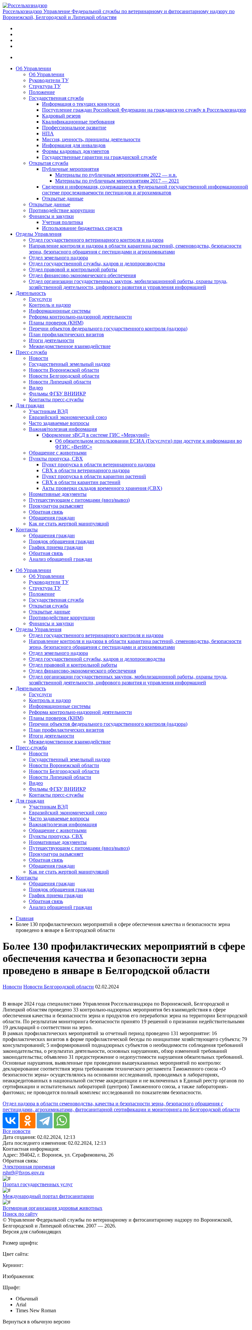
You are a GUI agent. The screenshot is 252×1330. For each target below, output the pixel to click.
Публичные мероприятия (70, 169)
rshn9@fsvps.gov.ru (23, 1172)
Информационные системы (60, 311)
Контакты (27, 529)
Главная (24, 918)
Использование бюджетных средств (82, 228)
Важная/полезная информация (63, 429)
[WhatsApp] (62, 1120)
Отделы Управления (38, 234)
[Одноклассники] (27, 1120)
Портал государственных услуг (38, 1184)
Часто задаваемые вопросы (59, 423)
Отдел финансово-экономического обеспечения (82, 275)
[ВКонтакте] (10, 1120)
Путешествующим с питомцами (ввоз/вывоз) (79, 500)
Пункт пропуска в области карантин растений (94, 476)
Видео (36, 387)
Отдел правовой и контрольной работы (73, 269)
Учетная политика (62, 222)
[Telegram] (44, 1120)
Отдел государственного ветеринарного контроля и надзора (96, 240)
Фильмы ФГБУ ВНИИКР (57, 393)
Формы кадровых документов (75, 151)
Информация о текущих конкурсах (81, 104)
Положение (42, 92)
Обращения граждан (52, 518)
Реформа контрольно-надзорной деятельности (80, 317)
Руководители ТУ (49, 80)
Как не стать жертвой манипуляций (69, 523)
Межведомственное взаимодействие (70, 346)
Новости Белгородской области (64, 376)
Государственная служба (56, 98)
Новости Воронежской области (64, 370)
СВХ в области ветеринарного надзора (86, 470)
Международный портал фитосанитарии (48, 1196)
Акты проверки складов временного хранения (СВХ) (102, 488)
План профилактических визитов (66, 334)
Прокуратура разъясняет (56, 506)
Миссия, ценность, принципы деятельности (91, 139)
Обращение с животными (58, 452)
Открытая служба (48, 163)
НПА (48, 133)
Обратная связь (46, 512)
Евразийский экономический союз (68, 417)
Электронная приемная (29, 1166)
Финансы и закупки (51, 216)
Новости (38, 358)
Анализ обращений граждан (60, 559)
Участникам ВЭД (48, 411)
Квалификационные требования (78, 121)
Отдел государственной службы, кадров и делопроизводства (97, 263)
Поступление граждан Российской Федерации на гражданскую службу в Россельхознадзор (144, 110)
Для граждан (30, 405)
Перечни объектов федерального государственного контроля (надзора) (108, 328)
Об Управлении (33, 68)
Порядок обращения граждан (61, 541)
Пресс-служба (31, 352)
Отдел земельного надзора (58, 257)
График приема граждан (56, 547)
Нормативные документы (58, 494)
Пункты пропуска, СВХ (56, 458)
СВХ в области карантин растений (81, 482)
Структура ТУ (45, 86)
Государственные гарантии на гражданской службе (99, 157)
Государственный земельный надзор (69, 364)
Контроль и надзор (50, 305)
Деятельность (31, 293)
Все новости (17, 1131)
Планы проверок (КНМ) (56, 322)
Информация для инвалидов (74, 145)
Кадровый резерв (61, 116)
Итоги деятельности (51, 340)
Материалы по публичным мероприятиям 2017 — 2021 (117, 181)
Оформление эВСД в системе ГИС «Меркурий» (96, 435)
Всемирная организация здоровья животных (52, 1208)
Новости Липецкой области (60, 382)
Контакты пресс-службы (56, 399)
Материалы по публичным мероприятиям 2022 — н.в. (116, 175)
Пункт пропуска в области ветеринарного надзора (98, 464)
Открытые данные (62, 198)
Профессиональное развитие (74, 127)
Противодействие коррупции (62, 210)
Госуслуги (40, 299)
